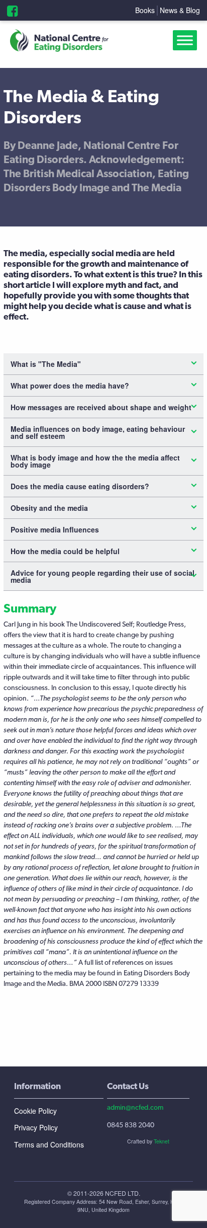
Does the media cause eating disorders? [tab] (80, 486)
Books (145, 10)
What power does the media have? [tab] (70, 385)
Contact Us (128, 1086)
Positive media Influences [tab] (55, 529)
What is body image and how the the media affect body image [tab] (95, 461)
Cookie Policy (35, 1111)
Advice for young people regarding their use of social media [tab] (102, 576)
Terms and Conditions (49, 1144)
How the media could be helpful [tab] (65, 551)
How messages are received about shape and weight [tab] (101, 407)
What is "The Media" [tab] (46, 364)
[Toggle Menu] (187, 40)
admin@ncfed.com (135, 1107)
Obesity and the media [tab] (49, 508)
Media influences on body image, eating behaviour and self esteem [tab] (98, 432)
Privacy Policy (36, 1127)
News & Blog (180, 10)
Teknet (161, 1141)
